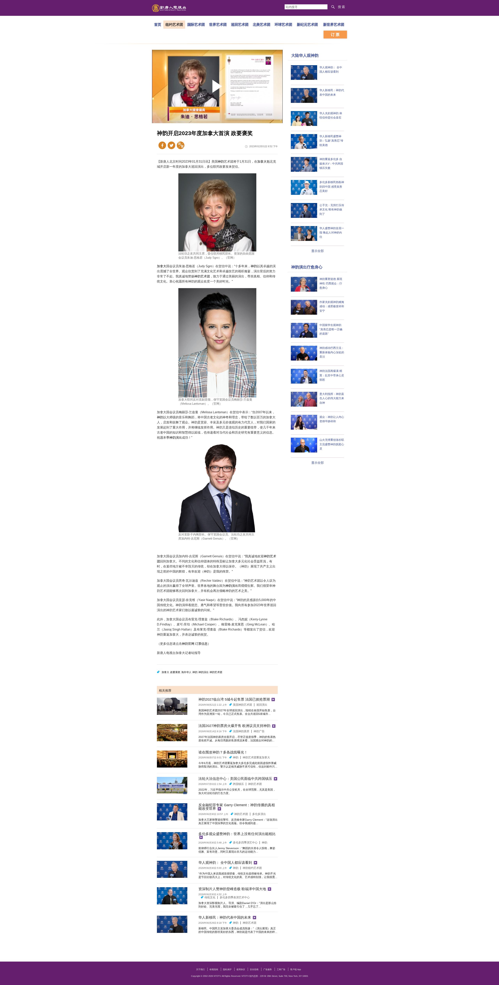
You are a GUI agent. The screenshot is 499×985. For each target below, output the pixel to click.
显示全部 (317, 251)
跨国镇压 (238, 784)
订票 (336, 34)
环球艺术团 (283, 24)
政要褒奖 (175, 672)
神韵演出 (175, 437)
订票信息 (201, 643)
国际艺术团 (196, 24)
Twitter (171, 145)
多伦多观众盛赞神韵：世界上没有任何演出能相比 (237, 834)
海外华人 (186, 672)
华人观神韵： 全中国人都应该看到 (225, 863)
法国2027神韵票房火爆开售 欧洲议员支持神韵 (234, 726)
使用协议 (240, 969)
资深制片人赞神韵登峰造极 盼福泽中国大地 (232, 889)
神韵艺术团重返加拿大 (256, 757)
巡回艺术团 (240, 24)
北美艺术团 (261, 24)
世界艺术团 (218, 24)
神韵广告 (259, 731)
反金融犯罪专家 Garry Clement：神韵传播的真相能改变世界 (236, 806)
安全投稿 (254, 969)
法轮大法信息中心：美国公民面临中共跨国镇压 (235, 779)
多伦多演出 (259, 814)
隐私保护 (227, 969)
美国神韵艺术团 (242, 704)
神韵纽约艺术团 (252, 867)
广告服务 (267, 969)
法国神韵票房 (241, 731)
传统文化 (209, 897)
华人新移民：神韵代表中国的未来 (224, 917)
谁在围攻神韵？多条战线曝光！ (223, 752)
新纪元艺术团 (307, 24)
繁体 (180, 145)
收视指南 (214, 969)
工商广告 (281, 969)
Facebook (162, 145)
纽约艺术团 (174, 24)
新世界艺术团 (333, 24)
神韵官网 (188, 643)
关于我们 (200, 969)
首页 (157, 24)
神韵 (221, 161)
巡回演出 (261, 704)
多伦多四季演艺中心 (245, 842)
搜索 (342, 7)
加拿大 (262, 161)
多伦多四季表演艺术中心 (235, 897)
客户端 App (295, 969)
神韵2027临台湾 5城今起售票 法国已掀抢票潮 (234, 699)
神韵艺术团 (202, 276)
